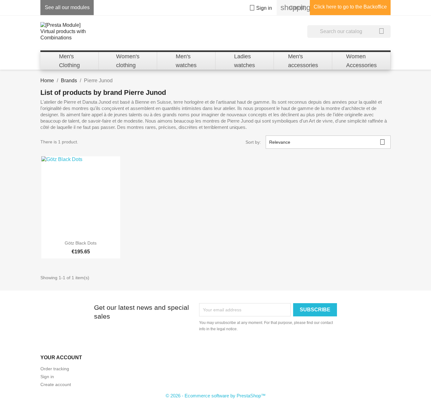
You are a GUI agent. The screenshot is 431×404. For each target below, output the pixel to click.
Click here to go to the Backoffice (350, 6)
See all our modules (67, 7)
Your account (61, 357)
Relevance (327, 142)
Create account (55, 384)
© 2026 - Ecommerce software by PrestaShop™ (216, 395)
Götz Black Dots (81, 242)
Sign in (47, 376)
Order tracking (54, 368)
